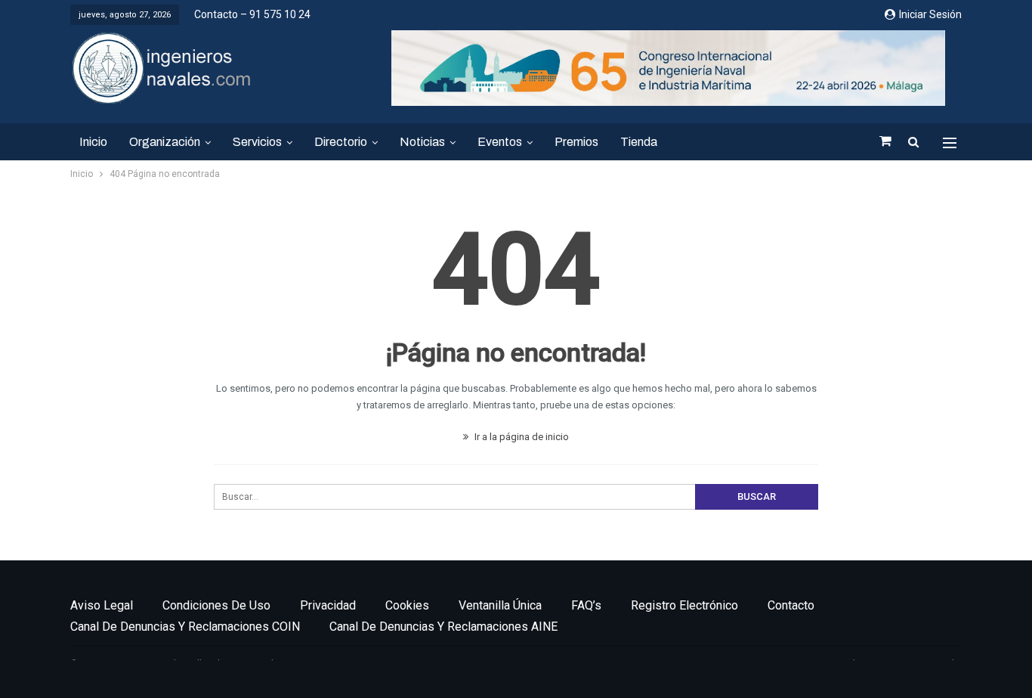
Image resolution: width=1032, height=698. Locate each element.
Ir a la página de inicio (520, 436)
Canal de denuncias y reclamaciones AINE (443, 626)
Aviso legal (101, 605)
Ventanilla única (500, 605)
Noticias (422, 141)
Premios (576, 141)
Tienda (638, 141)
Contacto (791, 605)
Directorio (340, 141)
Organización (164, 141)
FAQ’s (586, 605)
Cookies (407, 605)
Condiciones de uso (216, 605)
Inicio (93, 141)
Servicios (257, 141)
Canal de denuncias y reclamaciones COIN (185, 626)
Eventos (499, 141)
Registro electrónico (684, 605)
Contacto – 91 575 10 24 (252, 14)
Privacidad (328, 605)
